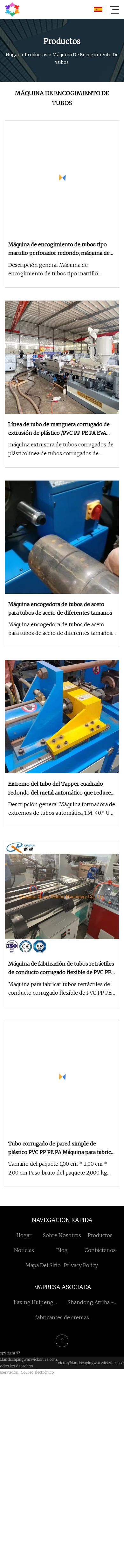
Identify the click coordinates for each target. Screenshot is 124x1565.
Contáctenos (100, 1250)
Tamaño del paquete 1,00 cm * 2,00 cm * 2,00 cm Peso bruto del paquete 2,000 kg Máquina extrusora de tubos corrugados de (61, 1169)
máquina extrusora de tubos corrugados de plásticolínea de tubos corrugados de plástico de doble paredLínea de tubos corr (61, 449)
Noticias (24, 1250)
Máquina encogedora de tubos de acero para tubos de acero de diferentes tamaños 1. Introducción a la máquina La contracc (60, 629)
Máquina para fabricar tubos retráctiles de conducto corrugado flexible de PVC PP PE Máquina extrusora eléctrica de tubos (60, 989)
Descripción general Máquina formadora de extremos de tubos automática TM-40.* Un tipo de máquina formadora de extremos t (61, 809)
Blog (62, 1250)
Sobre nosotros (62, 1235)
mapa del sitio (43, 1265)
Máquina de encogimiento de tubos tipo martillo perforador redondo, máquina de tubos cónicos (59, 249)
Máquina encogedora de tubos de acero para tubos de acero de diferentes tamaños (60, 608)
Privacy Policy (81, 1265)
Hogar (13, 55)
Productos (36, 55)
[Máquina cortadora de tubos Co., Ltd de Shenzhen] (12, 9)
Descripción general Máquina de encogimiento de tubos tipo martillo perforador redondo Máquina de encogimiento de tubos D (53, 270)
